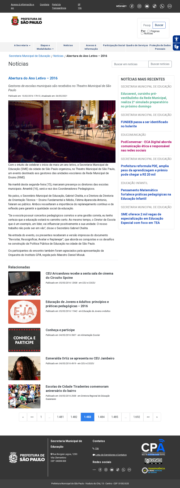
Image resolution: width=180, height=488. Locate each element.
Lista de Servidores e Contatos (111, 454)
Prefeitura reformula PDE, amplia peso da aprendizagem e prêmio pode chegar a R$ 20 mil (145, 170)
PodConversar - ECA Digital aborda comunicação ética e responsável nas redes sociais (146, 146)
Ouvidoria (44, 4)
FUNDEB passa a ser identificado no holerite (144, 124)
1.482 (73, 417)
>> (148, 417)
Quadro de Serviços (137, 45)
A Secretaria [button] (21, 45)
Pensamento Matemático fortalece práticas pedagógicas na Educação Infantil (146, 194)
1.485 (114, 417)
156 (97, 448)
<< (32, 417)
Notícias (148, 33)
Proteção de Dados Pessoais (160, 47)
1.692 (136, 417)
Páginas (155, 31)
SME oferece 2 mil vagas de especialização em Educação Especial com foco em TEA (142, 218)
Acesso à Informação (91, 47)
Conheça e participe (60, 330)
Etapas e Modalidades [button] (44, 47)
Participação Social (114, 45)
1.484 (101, 417)
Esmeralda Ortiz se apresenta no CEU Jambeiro (80, 358)
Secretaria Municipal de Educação (29, 56)
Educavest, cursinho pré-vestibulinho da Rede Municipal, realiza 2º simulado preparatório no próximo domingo (144, 100)
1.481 (60, 417)
